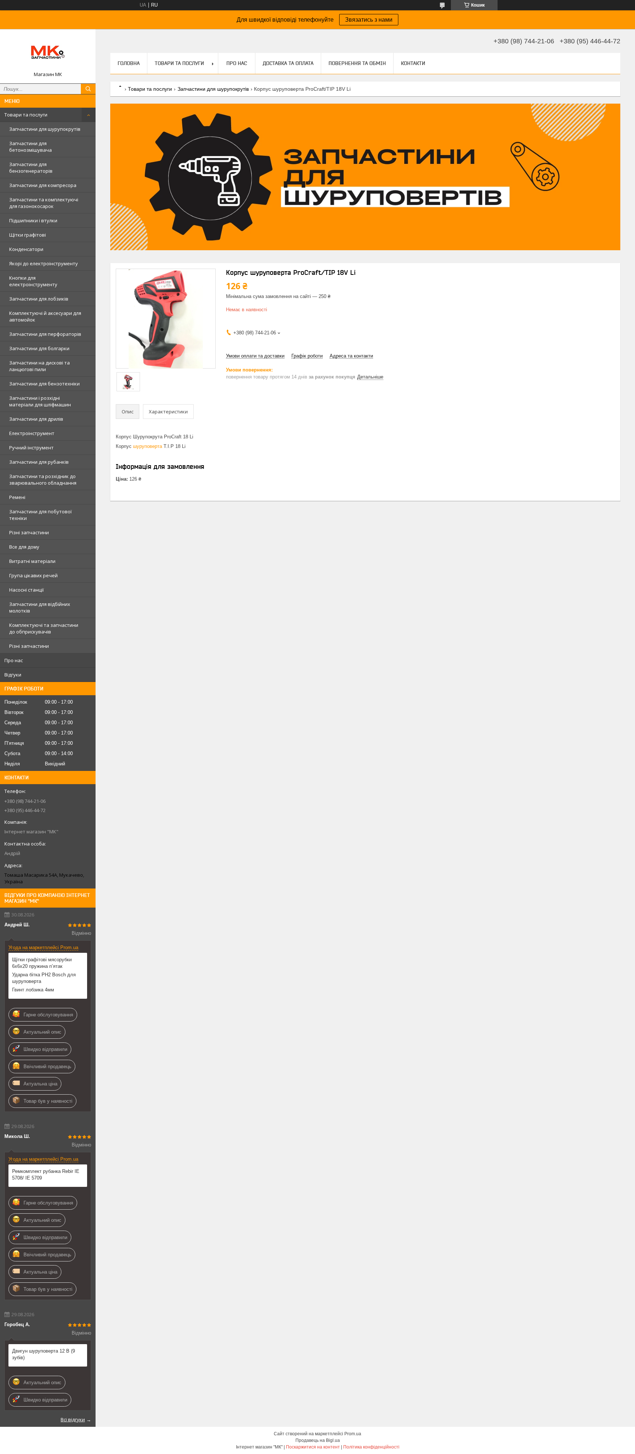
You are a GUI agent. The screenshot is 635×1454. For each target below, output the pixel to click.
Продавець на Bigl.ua (317, 1440)
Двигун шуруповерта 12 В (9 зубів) (43, 1354)
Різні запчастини (29, 532)
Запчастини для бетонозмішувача (30, 146)
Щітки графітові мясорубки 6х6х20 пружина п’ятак (42, 963)
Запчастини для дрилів (36, 419)
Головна (129, 63)
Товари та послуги (25, 114)
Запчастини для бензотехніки (44, 383)
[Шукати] (88, 88)
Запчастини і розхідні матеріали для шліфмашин (40, 401)
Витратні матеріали (32, 561)
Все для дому (24, 546)
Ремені (17, 497)
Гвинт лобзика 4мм (33, 989)
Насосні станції (26, 589)
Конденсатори (26, 249)
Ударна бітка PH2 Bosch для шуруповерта (44, 978)
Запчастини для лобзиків (38, 298)
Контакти (413, 63)
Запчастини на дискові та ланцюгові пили (39, 366)
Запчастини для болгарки (39, 348)
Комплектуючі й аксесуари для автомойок (45, 316)
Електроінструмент (31, 433)
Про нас (13, 660)
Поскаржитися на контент (313, 1447)
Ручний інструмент (31, 447)
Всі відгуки (73, 1419)
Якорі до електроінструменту (43, 263)
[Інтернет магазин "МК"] (48, 53)
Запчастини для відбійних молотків (39, 607)
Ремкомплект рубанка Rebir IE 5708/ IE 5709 (45, 1174)
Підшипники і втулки (33, 220)
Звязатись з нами (368, 20)
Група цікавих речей (33, 575)
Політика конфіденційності (371, 1447)
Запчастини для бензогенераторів (31, 167)
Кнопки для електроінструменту (33, 281)
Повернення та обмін (357, 63)
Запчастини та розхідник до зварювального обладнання (42, 479)
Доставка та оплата (288, 63)
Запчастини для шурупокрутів (44, 129)
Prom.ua (352, 1433)
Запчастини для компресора (42, 185)
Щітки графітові (27, 234)
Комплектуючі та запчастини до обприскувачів (43, 628)
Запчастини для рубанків (39, 462)
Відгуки (12, 674)
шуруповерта (147, 446)
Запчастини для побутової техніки (40, 514)
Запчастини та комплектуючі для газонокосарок (43, 202)
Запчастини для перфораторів (45, 334)
